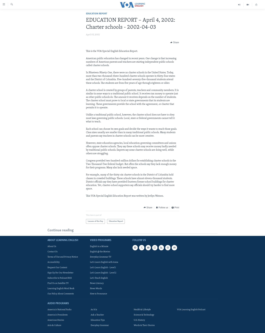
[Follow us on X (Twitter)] (141, 247)
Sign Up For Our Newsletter (60, 273)
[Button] (174, 42)
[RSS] (161, 247)
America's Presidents (57, 315)
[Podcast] (167, 247)
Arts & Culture (54, 325)
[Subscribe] (174, 247)
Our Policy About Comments (60, 294)
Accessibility (53, 262)
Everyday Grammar (100, 325)
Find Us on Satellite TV (58, 283)
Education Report (96, 14)
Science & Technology (144, 315)
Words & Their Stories (144, 325)
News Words (96, 288)
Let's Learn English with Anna (104, 262)
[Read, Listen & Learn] (256, 5)
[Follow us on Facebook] (135, 247)
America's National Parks (59, 310)
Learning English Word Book (60, 288)
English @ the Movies (100, 252)
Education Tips (98, 320)
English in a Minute (99, 246)
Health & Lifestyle (142, 310)
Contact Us (52, 252)
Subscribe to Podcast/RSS (59, 278)
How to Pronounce (98, 294)
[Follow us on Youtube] (148, 247)
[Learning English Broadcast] (239, 5)
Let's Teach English (99, 278)
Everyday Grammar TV (100, 257)
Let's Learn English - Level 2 (103, 273)
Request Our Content (57, 267)
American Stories (55, 320)
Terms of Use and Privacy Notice (62, 257)
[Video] (248, 5)
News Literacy (97, 283)
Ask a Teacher (97, 315)
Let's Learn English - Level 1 (103, 267)
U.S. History (139, 320)
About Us (51, 246)
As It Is (94, 310)
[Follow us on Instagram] (154, 247)
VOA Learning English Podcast (191, 310)
